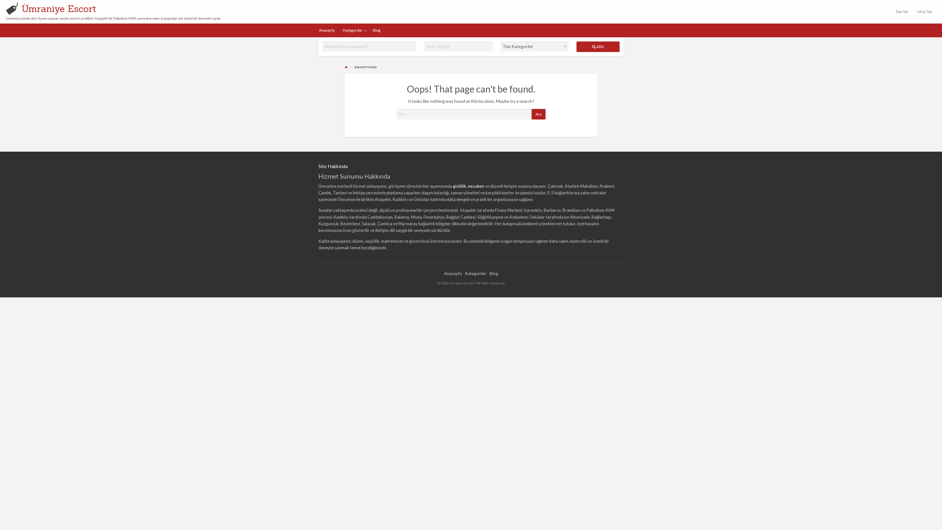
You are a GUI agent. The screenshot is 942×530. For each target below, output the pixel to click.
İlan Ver (902, 11)
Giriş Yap (924, 11)
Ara (600, 46)
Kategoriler (352, 30)
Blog (376, 30)
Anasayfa (327, 30)
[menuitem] (901, 11)
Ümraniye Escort (58, 8)
